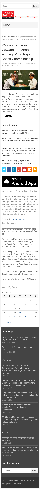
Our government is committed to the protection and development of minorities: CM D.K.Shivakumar (20, 395)
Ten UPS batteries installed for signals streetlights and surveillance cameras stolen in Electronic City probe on (20, 140)
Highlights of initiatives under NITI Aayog (19, 279)
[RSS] (35, 169)
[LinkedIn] (14, 169)
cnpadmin (27, 63)
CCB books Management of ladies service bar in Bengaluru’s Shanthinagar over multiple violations (20, 419)
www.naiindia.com (19, 219)
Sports (16, 66)
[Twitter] (4, 169)
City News (10, 37)
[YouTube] (24, 169)
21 (20, 312)
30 (30, 316)
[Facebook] (9, 169)
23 (30, 312)
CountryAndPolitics (13, 480)
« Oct (3, 322)
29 (25, 316)
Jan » (9, 322)
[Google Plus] (19, 169)
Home (4, 37)
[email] (29, 169)
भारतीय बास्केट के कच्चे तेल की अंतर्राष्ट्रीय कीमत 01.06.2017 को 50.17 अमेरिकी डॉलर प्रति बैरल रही (19, 231)
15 (25, 308)
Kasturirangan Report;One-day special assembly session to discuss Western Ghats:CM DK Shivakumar (18, 382)
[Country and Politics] (20, 15)
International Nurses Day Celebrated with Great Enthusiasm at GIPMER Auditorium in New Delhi (20, 450)
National (10, 66)
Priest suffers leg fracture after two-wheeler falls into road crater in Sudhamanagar (17, 407)
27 (15, 316)
